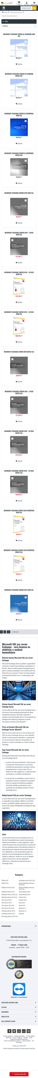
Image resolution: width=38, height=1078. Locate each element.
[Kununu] (24, 1031)
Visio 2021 (22, 903)
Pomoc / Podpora (17, 1037)
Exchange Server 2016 (8, 913)
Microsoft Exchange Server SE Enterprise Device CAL (19, 154)
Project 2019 (23, 900)
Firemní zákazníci (8, 1036)
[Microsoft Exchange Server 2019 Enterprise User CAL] (19, 524)
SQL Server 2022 (7, 900)
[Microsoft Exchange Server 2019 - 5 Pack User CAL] (19, 246)
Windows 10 (22, 911)
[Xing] (14, 1031)
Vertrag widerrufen (20, 1074)
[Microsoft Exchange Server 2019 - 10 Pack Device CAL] (19, 445)
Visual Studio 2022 (24, 892)
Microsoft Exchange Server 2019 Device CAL (19, 352)
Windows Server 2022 (8, 887)
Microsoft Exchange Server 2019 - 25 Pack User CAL (19, 313)
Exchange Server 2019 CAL (10, 916)
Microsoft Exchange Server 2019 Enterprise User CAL (19, 511)
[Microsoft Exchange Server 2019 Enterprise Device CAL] (19, 564)
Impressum (19, 1042)
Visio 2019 (22, 905)
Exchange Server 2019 (8, 911)
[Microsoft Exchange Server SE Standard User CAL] (19, 48)
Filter (6, 21)
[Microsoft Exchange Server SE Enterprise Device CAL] (19, 167)
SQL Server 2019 (7, 903)
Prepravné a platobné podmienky (19, 1039)
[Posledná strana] (8, 631)
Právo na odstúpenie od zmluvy (12, 1041)
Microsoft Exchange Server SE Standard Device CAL (19, 75)
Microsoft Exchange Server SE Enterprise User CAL (19, 115)
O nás (30, 1037)
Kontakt (25, 1037)
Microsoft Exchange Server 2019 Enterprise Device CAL (19, 551)
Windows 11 (22, 908)
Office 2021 (5, 880)
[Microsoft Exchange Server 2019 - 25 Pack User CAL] (19, 326)
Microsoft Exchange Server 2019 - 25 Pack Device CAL (19, 472)
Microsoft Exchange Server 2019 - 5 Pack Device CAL (19, 392)
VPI (33, 1041)
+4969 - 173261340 (19, 945)
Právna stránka (30, 1036)
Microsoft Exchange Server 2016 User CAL (19, 590)
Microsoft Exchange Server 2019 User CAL (19, 193)
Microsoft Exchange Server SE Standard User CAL (19, 35)
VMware (21, 913)
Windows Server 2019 (8, 892)
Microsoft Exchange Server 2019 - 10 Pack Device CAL (19, 432)
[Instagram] (28, 1031)
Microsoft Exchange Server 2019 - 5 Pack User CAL (19, 234)
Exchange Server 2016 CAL (27, 880)
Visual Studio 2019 (24, 894)
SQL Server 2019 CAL (8, 908)
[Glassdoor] (19, 1031)
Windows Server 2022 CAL (9, 894)
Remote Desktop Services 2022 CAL (26, 884)
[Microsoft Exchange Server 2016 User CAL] (19, 603)
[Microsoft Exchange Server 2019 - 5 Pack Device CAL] (19, 405)
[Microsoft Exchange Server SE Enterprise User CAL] (19, 127)
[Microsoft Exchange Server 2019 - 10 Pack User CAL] (19, 286)
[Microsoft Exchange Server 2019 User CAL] (19, 206)
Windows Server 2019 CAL (9, 897)
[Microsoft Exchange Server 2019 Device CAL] (19, 365)
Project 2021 (23, 897)
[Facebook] (9, 1031)
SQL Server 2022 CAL (8, 905)
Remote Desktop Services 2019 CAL (26, 888)
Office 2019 (5, 883)
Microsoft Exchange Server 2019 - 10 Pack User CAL (19, 273)
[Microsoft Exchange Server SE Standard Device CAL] (19, 87)
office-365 (8, 1037)
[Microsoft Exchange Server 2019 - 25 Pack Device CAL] (19, 484)
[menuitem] (34, 3)
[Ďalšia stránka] (4, 631)
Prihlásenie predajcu (19, 1036)
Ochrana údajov (26, 1041)
